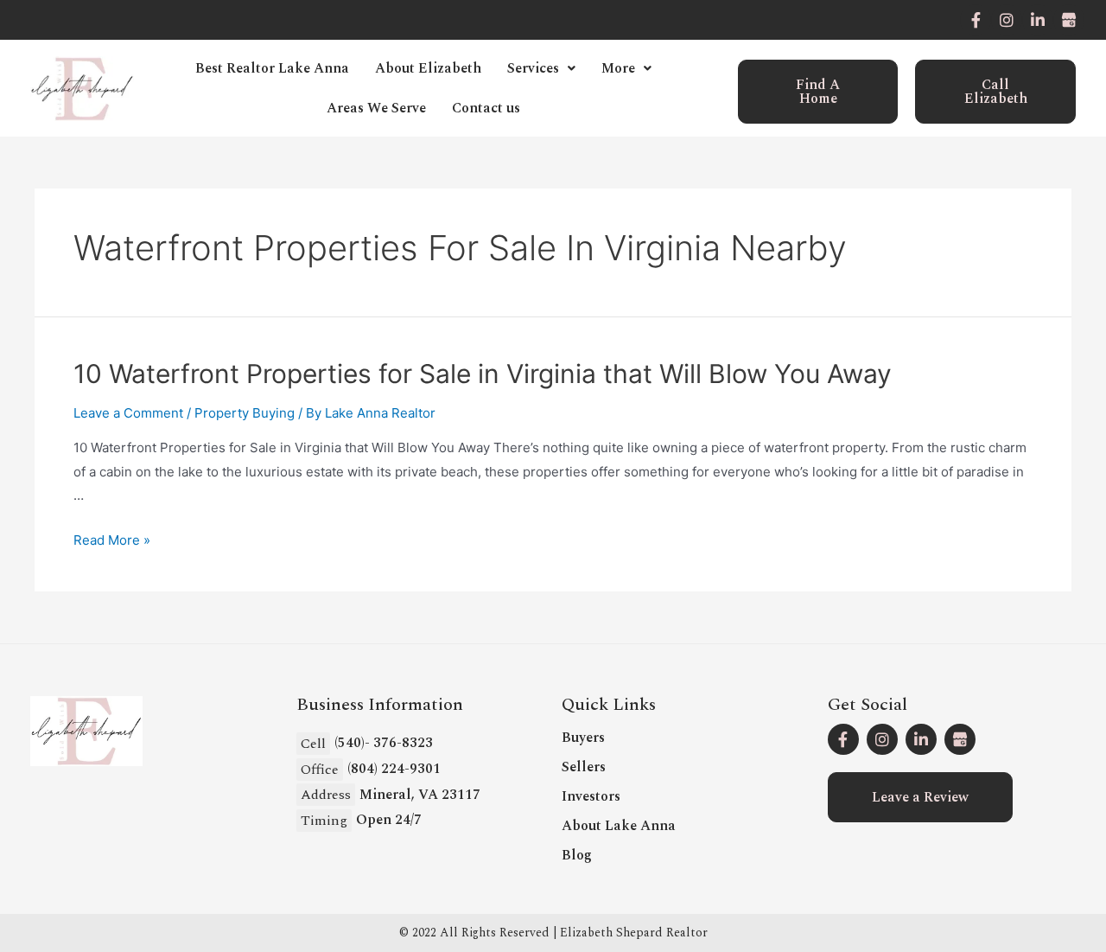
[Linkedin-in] (1037, 19)
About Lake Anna (619, 826)
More (618, 68)
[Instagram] (1006, 19)
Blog (577, 855)
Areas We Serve (376, 108)
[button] (818, 92)
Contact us (486, 108)
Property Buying (244, 413)
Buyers (583, 737)
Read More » (111, 540)
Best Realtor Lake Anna (272, 68)
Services (533, 68)
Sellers (584, 767)
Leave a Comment (128, 413)
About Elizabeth (428, 68)
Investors (591, 796)
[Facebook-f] (975, 19)
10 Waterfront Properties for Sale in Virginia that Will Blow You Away (482, 373)
